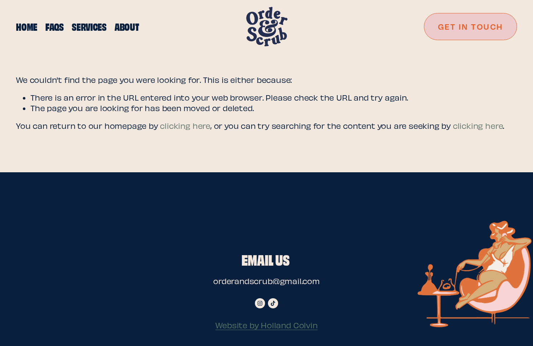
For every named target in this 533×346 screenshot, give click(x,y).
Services (89, 26)
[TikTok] (273, 303)
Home (26, 26)
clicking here (185, 125)
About (127, 26)
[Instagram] (260, 303)
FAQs (54, 26)
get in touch (470, 26)
